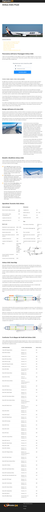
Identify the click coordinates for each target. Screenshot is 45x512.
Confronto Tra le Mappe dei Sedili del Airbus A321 (12, 50)
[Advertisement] (22, 14)
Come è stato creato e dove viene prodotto (10, 43)
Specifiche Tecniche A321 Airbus (9, 47)
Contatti (24, 508)
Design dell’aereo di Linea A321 (8, 44)
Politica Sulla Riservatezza (27, 503)
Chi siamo (25, 506)
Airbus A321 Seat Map (7, 48)
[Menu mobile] (42, 1)
